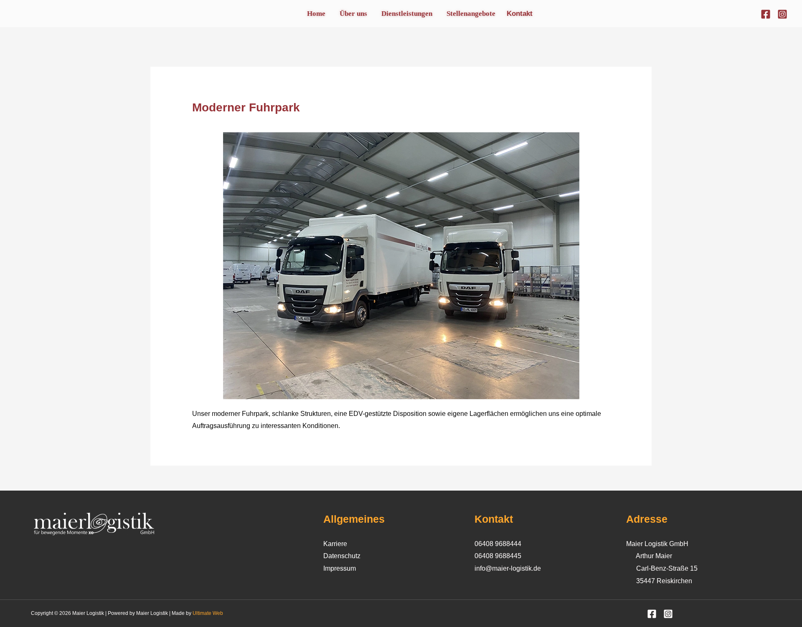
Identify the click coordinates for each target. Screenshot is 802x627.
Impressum (339, 568)
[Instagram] (782, 14)
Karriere (335, 543)
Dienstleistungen (406, 14)
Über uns (353, 14)
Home (316, 14)
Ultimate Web (208, 613)
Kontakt (520, 14)
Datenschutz (341, 555)
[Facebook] (766, 14)
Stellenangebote (471, 14)
